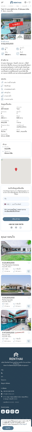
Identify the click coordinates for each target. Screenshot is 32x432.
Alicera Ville (8, 153)
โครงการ (3, 380)
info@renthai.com (8, 394)
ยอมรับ (8, 428)
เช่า (2, 376)
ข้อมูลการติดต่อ (5, 383)
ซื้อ (2, 373)
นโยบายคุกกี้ (23, 424)
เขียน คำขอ (16, 219)
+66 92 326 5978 (16, 224)
